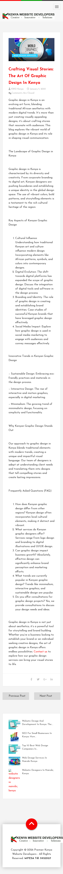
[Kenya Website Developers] (37, 841)
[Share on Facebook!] (31, 680)
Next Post (46, 696)
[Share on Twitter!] (38, 680)
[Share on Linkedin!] (51, 680)
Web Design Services (25, 56)
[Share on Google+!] (45, 680)
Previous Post (17, 696)
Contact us (40, 651)
